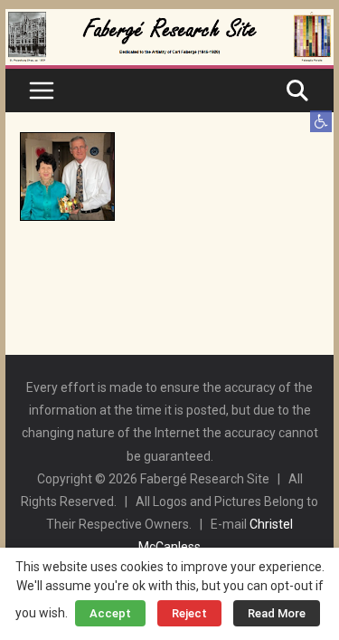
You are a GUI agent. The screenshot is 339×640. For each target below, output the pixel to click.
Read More (277, 613)
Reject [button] (189, 613)
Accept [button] (110, 613)
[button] (321, 121)
